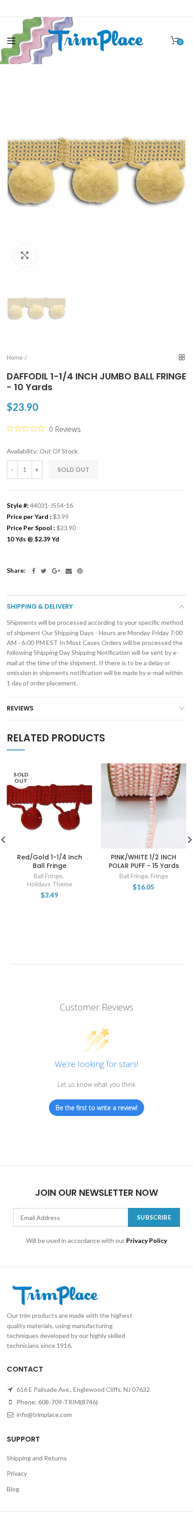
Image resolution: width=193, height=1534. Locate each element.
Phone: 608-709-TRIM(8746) (56, 1402)
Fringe (159, 876)
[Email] (69, 571)
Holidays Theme (49, 884)
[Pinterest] (80, 571)
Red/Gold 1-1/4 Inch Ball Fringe (49, 861)
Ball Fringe (48, 876)
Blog (13, 1489)
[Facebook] (33, 571)
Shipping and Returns (37, 1458)
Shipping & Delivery (40, 606)
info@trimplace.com (43, 1414)
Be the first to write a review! (96, 1107)
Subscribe (154, 1217)
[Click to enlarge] (24, 255)
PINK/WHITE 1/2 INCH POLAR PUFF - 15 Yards (144, 861)
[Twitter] (43, 571)
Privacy (17, 1473)
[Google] (56, 571)
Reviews (20, 708)
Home (14, 357)
